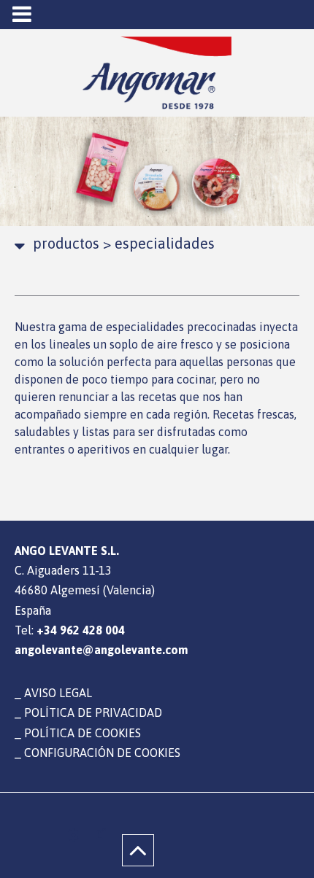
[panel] (73, 835)
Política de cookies (82, 732)
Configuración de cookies (102, 752)
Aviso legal (58, 692)
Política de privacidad (93, 712)
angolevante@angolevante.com (101, 649)
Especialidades (159, 243)
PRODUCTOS (66, 243)
